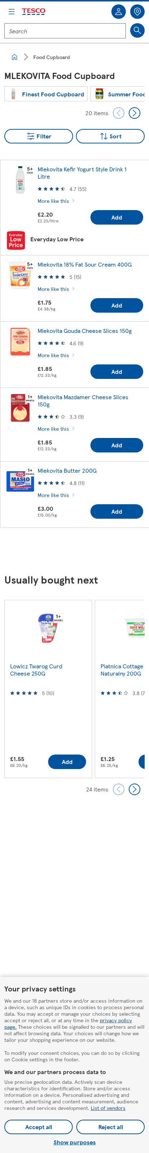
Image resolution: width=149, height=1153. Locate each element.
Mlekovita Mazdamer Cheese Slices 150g (83, 400)
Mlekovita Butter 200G (67, 470)
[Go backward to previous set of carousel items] (118, 113)
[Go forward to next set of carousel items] (134, 113)
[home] (14, 57)
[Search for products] (137, 30)
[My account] (118, 11)
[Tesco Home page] (34, 11)
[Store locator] (137, 11)
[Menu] (11, 11)
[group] (46, 93)
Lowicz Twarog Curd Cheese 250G (36, 669)
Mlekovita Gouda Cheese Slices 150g (85, 330)
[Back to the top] (78, 551)
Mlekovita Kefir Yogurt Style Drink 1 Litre (82, 172)
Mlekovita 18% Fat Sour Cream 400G (85, 264)
